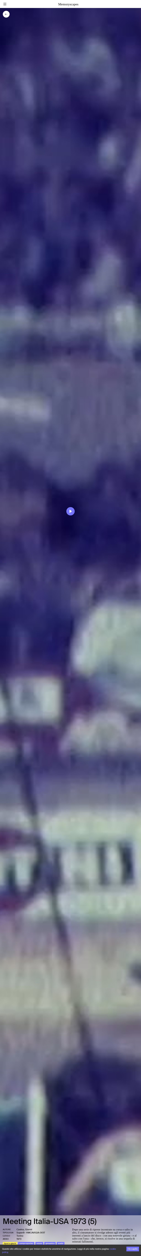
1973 (19, 1238)
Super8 (21, 1232)
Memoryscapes (68, 4)
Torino (20, 1235)
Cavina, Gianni (24, 1229)
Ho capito (133, 1248)
